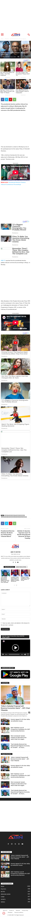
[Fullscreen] (28, 654)
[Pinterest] (10, 99)
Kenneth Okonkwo (20, 515)
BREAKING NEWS (5, 894)
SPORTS (3, 899)
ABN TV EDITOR (5, 56)
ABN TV (6, 515)
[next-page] (16, 585)
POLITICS (7, 38)
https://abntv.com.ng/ (15, 554)
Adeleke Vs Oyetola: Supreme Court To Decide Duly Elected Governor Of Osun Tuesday (23, 534)
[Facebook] (2, 99)
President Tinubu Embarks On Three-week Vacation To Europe (25, 579)
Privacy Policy (25, 910)
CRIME (2, 896)
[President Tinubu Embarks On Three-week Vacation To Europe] (25, 573)
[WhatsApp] (14, 99)
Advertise (18, 910)
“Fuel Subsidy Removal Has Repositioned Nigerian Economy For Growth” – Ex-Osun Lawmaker (5, 580)
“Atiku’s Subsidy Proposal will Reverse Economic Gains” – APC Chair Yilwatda (15, 708)
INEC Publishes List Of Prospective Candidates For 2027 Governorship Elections (20, 729)
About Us (5, 910)
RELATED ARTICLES (9, 567)
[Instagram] (12, 844)
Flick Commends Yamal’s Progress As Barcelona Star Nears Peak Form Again (19, 737)
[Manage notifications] (3, 913)
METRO (3, 891)
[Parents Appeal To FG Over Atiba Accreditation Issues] (5, 722)
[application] (15, 648)
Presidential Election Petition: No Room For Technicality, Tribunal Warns (7, 533)
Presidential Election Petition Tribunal (17, 517)
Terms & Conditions (18, 912)
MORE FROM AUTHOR (21, 567)
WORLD (3, 902)
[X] (6, 99)
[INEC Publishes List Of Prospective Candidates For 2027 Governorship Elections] (5, 730)
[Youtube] (18, 562)
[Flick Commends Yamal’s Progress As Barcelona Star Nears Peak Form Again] (5, 738)
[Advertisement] (15, 16)
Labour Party (5, 517)
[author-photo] (15, 546)
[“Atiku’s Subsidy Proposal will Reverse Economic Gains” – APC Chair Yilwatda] (15, 694)
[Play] (3, 654)
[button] (15, 647)
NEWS (2, 886)
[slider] (14, 654)
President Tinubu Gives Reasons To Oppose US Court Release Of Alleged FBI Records (15, 579)
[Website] (19, 844)
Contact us (11, 910)
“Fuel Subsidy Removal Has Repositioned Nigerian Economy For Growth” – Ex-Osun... (20, 745)
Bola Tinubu (12, 515)
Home (2, 38)
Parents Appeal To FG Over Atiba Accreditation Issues (20, 720)
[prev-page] (14, 585)
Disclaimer (10, 912)
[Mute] (25, 654)
